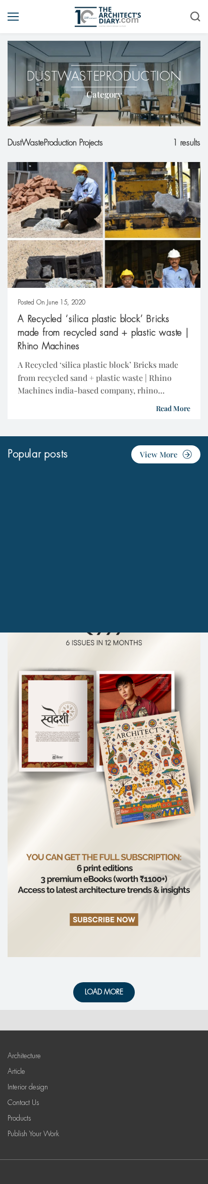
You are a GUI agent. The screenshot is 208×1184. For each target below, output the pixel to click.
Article (16, 1071)
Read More (173, 408)
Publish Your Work (33, 1133)
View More (159, 454)
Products (19, 1118)
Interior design (28, 1086)
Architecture (24, 1055)
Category (104, 94)
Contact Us (23, 1102)
